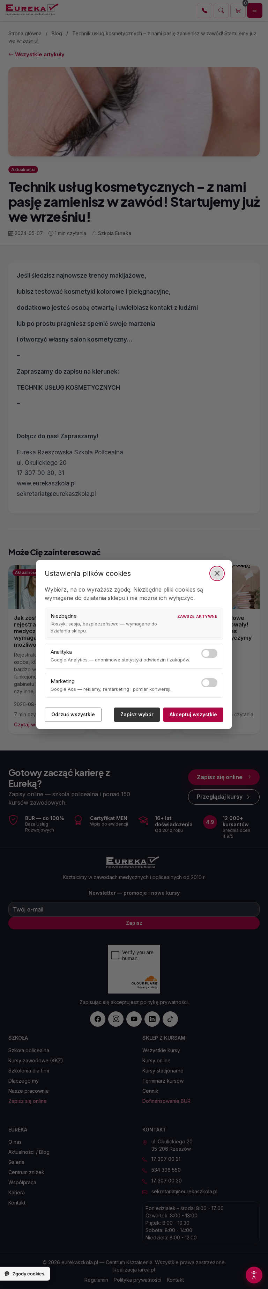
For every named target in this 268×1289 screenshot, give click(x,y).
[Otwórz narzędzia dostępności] (254, 1275)
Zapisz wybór (137, 714)
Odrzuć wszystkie (73, 714)
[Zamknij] (217, 573)
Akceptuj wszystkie (193, 714)
